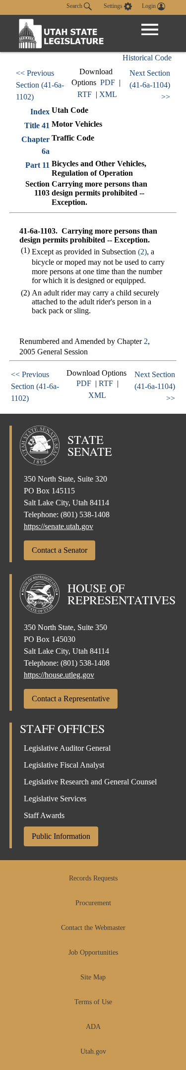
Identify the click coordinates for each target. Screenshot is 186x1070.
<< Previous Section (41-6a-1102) (40, 85)
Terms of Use (93, 1002)
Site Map (93, 977)
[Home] (61, 33)
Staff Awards (44, 815)
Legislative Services (55, 798)
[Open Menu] (149, 30)
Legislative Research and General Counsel (90, 782)
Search (75, 5)
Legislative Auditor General (67, 748)
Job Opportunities (93, 952)
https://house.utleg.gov (59, 675)
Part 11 (37, 165)
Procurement (93, 903)
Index (40, 111)
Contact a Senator (59, 550)
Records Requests (93, 878)
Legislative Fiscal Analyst (64, 765)
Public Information (61, 836)
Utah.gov (93, 1051)
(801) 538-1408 (85, 514)
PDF (107, 82)
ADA (93, 1026)
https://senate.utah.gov (58, 526)
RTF (84, 94)
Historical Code (147, 57)
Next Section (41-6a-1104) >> (149, 85)
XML (108, 94)
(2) (142, 251)
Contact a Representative (71, 698)
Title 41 (37, 125)
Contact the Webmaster (93, 927)
